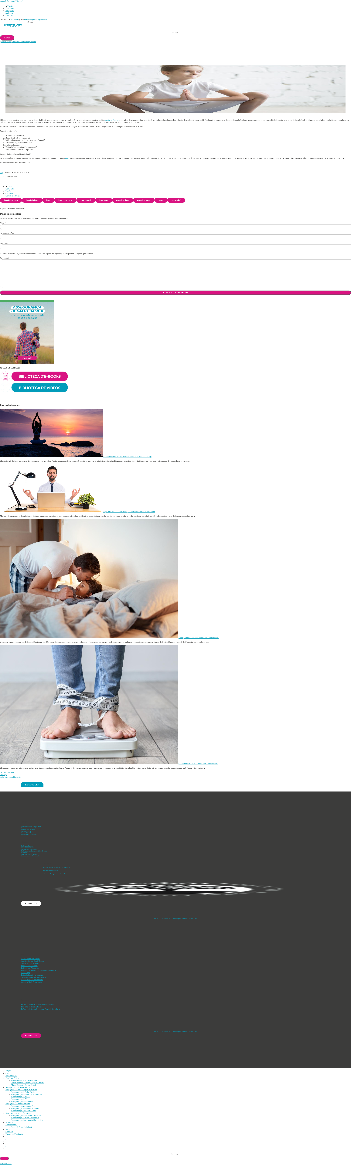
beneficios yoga (11, 200)
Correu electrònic (8, 233)
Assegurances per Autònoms (17, 1104)
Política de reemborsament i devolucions (34, 851)
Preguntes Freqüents (14, 1134)
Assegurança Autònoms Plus (23, 1106)
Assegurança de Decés (20, 1097)
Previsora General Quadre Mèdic (31, 826)
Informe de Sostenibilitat (50, 870)
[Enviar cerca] (4, 1158)
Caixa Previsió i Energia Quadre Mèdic (27, 1083)
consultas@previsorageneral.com (35, 19)
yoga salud (176, 200)
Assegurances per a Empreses (18, 1113)
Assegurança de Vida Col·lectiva (25, 1118)
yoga (161, 200)
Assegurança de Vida (20, 1099)
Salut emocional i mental (10, 777)
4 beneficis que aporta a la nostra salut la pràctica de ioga (127, 456)
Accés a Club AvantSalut (28, 834)
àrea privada (30, 42)
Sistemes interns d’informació (33, 977)
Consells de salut (7, 772)
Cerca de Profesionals (30, 958)
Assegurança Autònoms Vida (23, 1111)
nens (67, 158)
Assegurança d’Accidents (22, 1101)
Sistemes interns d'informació (30, 856)
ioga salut (103, 200)
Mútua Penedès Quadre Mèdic (24, 1085)
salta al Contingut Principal (11, 1)
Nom (3, 223)
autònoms (21, 42)
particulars (4, 42)
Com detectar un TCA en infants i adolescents (198, 763)
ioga (48, 200)
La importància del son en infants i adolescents (199, 637)
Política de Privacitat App (29, 849)
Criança (3, 775)
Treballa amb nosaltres (28, 829)
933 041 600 (15, 19)
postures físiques (112, 120)
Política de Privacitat (27, 847)
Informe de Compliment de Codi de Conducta (57, 874)
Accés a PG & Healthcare (29, 833)
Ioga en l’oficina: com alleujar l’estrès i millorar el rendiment (129, 511)
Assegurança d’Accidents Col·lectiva (27, 1120)
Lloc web (4, 243)
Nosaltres (9, 1122)
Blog (1, 173)
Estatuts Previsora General (29, 854)
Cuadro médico (12, 1078)
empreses (13, 42)
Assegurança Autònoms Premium (25, 1108)
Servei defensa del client (21, 1127)
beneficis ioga (32, 200)
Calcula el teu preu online (29, 828)
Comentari (5, 258)
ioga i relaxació (65, 200)
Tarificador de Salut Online (32, 961)
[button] (8, 186)
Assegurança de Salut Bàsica (17, 1087)
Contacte (9, 1132)
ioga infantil (85, 200)
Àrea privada (11, 1076)
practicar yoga (144, 200)
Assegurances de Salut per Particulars (21, 1090)
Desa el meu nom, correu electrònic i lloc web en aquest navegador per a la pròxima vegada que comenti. (48, 254)
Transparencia (11, 1125)
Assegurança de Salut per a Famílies (26, 1094)
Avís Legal (24, 852)
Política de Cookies (27, 831)
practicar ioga (122, 200)
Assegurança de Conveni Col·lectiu (26, 1115)
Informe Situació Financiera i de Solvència (56, 867)
